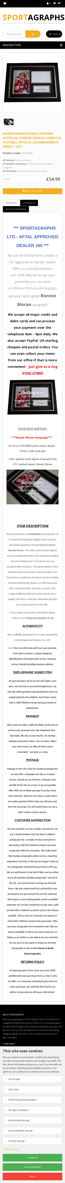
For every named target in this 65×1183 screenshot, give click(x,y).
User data (13, 1089)
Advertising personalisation (22, 1099)
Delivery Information (16, 209)
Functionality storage (19, 1120)
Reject (32, 1176)
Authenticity (29, 203)
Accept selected (32, 1167)
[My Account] (49, 3)
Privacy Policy (11, 1149)
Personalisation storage (20, 1130)
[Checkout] (59, 3)
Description (11, 203)
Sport (34, 17)
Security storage (16, 1140)
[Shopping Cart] (54, 3)
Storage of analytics (18, 1110)
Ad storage (14, 1079)
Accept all (33, 1157)
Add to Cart (34, 191)
